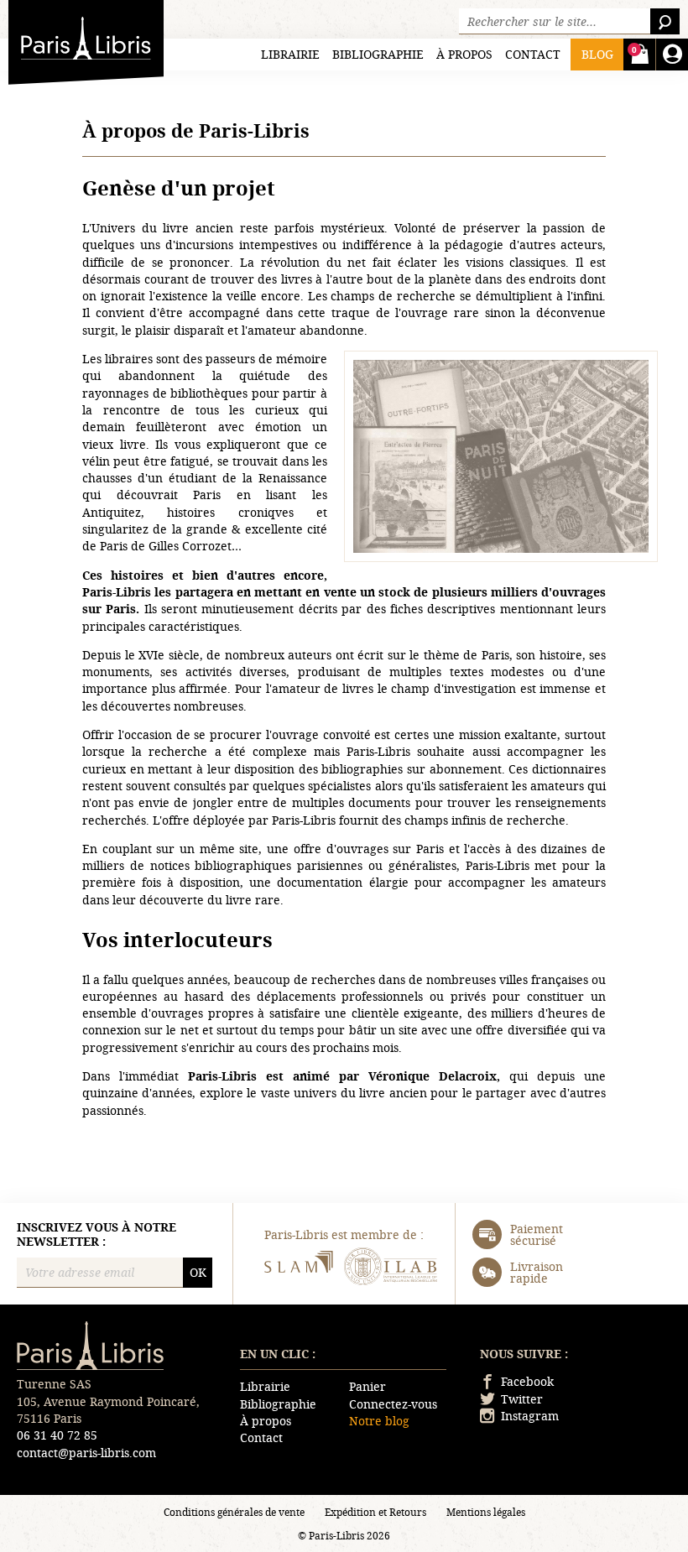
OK (198, 1272)
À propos (464, 54)
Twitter (522, 1399)
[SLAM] (297, 1268)
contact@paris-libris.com (86, 1453)
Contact (532, 54)
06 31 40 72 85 (57, 1435)
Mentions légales (485, 1511)
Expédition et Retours (375, 1511)
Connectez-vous (393, 1404)
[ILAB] (390, 1268)
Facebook (527, 1381)
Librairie (290, 54)
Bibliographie (378, 54)
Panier (367, 1386)
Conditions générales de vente (234, 1511)
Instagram (530, 1416)
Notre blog (379, 1421)
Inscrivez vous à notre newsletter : (96, 1234)
